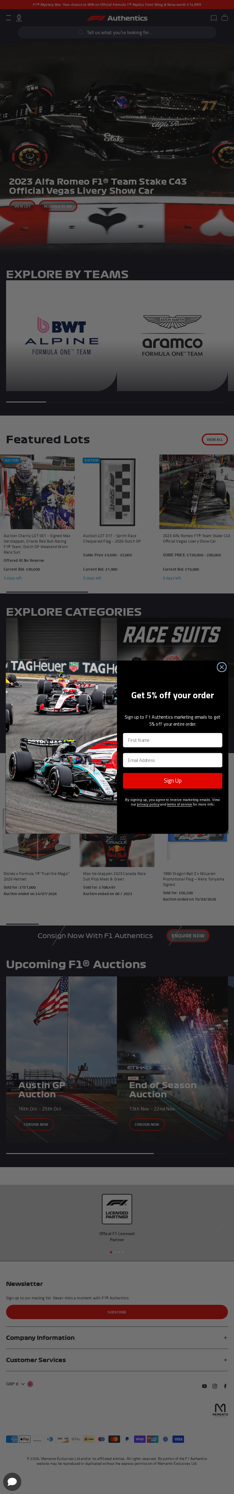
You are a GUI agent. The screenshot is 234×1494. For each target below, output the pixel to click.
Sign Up (173, 780)
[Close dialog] (222, 667)
